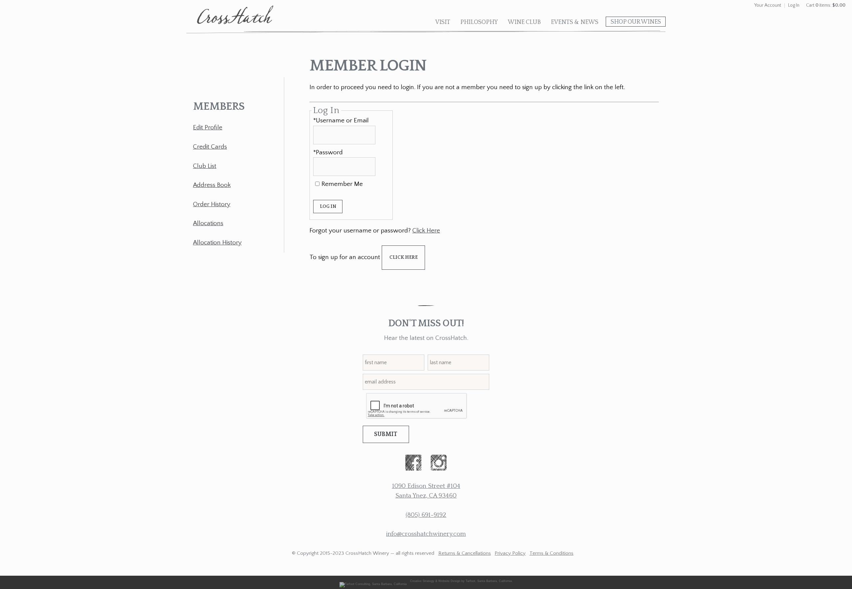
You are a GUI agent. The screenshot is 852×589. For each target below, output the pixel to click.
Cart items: (825, 5)
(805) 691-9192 (426, 515)
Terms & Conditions (551, 553)
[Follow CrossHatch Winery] (413, 464)
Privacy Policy (510, 553)
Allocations (208, 223)
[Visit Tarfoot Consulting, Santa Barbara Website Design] (374, 581)
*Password (328, 152)
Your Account (767, 5)
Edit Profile (207, 127)
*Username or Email (341, 120)
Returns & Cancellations (464, 553)
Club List (204, 166)
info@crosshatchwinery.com (426, 533)
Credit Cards (210, 146)
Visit (442, 22)
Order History (211, 204)
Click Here (426, 230)
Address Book (212, 185)
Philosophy (479, 22)
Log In (793, 5)
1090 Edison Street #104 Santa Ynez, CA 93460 (426, 491)
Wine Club (524, 22)
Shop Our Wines (636, 22)
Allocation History (217, 242)
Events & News (574, 22)
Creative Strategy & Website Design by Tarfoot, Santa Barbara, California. (461, 581)
